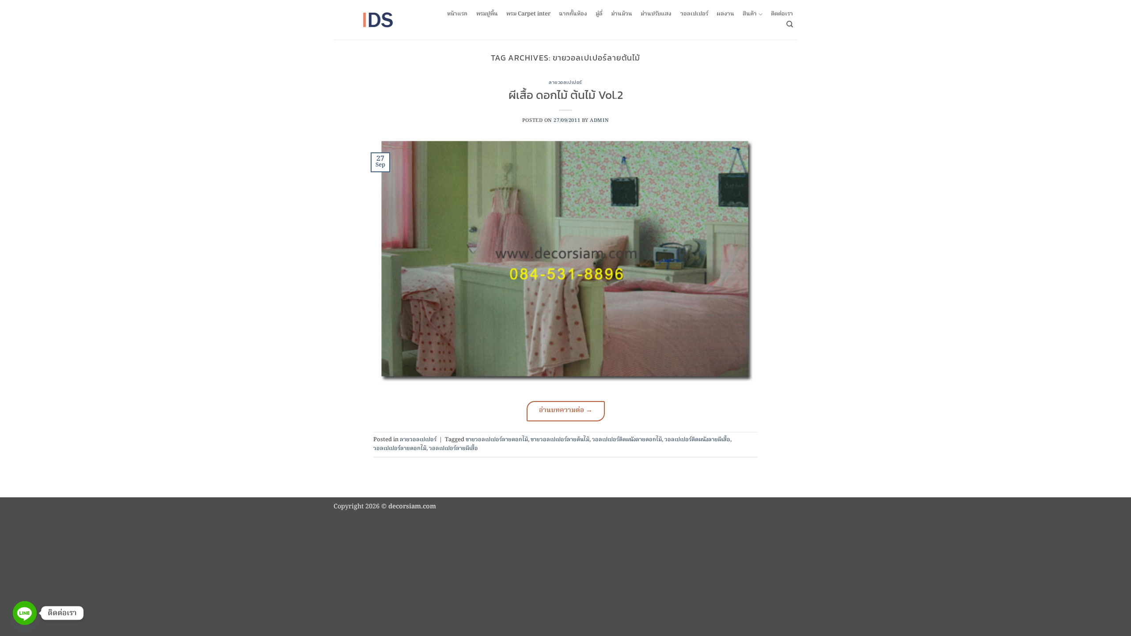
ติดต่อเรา (782, 14)
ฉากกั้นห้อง (573, 14)
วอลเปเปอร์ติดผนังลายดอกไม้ (627, 439)
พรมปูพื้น (487, 14)
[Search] (789, 24)
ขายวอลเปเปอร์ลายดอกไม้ (497, 439)
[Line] (25, 613)
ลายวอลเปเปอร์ (565, 82)
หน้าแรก (457, 14)
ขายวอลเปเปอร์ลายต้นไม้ (560, 439)
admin (599, 121)
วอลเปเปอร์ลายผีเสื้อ (453, 448)
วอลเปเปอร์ (694, 14)
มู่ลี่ (599, 14)
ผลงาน (725, 14)
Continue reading (566, 411)
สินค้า (750, 14)
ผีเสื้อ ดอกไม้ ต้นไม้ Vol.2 (566, 95)
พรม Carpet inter (528, 14)
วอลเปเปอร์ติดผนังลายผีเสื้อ (697, 439)
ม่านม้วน (621, 14)
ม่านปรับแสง (656, 14)
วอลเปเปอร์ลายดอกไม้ (399, 448)
